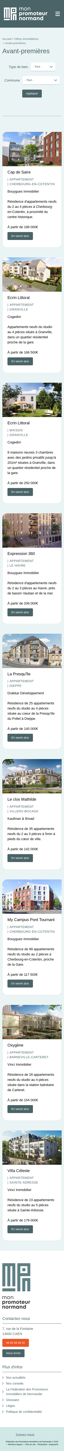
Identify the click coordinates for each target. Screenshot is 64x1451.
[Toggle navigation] (58, 14)
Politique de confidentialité (24, 1411)
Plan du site (30, 1444)
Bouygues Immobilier (23, 191)
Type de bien (18, 67)
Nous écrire (13, 1353)
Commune (12, 80)
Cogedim (14, 317)
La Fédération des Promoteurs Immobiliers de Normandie (27, 1392)
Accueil (6, 39)
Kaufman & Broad (20, 819)
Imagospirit (53, 1444)
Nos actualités (15, 1377)
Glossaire (12, 1400)
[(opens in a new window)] (39, 1435)
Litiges (10, 1406)
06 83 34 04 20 (15, 1342)
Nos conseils (14, 1383)
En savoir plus (20, 235)
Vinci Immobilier (19, 1064)
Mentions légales (15, 1444)
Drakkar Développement (25, 693)
